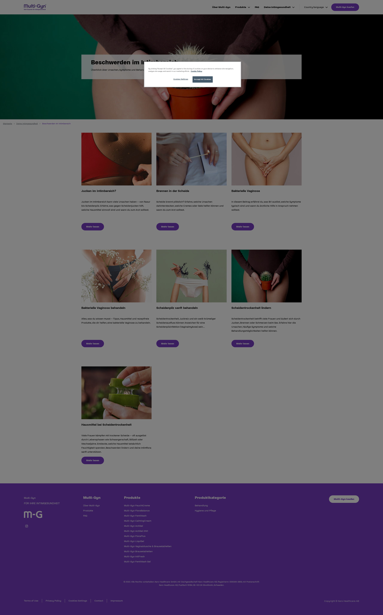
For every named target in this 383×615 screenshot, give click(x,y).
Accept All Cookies (202, 79)
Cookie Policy (196, 71)
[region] (192, 74)
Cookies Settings (180, 79)
